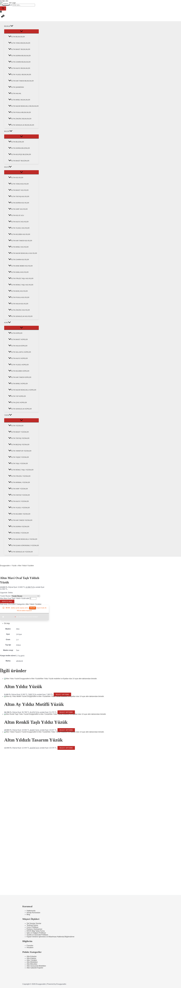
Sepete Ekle (7, 601)
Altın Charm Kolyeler (20, 259)
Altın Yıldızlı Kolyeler (20, 228)
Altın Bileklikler (18, 37)
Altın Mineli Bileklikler (20, 100)
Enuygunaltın (5, 565)
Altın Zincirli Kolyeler (20, 310)
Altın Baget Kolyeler (19, 190)
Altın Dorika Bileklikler (21, 55)
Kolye (6, 167)
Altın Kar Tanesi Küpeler (21, 377)
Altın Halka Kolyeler (19, 304)
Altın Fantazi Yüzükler (20, 495)
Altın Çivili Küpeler (19, 402)
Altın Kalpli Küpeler (19, 358)
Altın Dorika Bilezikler (20, 148)
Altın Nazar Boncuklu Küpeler (23, 390)
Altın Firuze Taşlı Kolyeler (22, 278)
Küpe (6, 322)
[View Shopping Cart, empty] (2, 17)
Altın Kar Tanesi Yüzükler (21, 520)
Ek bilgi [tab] (7, 623)
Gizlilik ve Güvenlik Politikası (37, 935)
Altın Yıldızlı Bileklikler (21, 74)
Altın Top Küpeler (18, 396)
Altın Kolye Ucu (17, 215)
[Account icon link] (1, 12)
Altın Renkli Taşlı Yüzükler (22, 470)
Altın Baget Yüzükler (20, 432)
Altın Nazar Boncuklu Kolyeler (24, 253)
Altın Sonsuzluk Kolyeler (21, 316)
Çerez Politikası (32, 927)
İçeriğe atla (4, 1)
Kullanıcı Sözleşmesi (34, 929)
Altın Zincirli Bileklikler (21, 119)
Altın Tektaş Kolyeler (20, 196)
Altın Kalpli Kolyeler (19, 222)
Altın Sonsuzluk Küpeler (21, 409)
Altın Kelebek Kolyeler (20, 234)
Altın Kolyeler (17, 177)
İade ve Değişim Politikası (36, 933)
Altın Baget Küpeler (19, 339)
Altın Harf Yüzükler (19, 489)
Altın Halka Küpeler (19, 346)
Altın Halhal (16, 93)
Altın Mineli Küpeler (19, 383)
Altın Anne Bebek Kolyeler (22, 266)
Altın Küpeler (16, 333)
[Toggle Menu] (21, 31)
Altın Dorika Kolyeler (20, 203)
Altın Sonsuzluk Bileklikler (22, 125)
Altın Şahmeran (17, 87)
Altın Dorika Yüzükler (20, 526)
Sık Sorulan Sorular (34, 923)
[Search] (3, 8)
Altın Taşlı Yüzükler (19, 463)
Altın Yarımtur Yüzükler (21, 451)
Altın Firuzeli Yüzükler (20, 476)
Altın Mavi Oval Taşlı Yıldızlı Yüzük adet (14, 598)
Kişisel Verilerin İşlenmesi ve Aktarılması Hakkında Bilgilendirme (50, 937)
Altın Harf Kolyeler (19, 209)
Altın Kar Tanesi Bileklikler (22, 81)
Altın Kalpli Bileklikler (20, 68)
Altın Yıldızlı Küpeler (20, 364)
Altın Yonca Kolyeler (20, 184)
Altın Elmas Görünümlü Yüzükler (25, 545)
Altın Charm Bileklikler (20, 62)
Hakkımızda (31, 911)
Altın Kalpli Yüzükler (20, 501)
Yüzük (6, 415)
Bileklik (7, 26)
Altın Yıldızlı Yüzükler (20, 507)
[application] (11, 26)
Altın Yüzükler (17, 425)
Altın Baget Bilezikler (20, 161)
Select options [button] (62, 694)
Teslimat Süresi (32, 925)
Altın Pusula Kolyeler (20, 297)
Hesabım (30, 947)
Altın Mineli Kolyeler (19, 247)
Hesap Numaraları (33, 912)
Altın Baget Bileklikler (20, 49)
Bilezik (7, 131)
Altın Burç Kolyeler (19, 291)
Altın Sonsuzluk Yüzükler (22, 552)
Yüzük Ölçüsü (5, 596)
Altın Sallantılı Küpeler (21, 352)
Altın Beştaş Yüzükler (20, 444)
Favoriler (30, 945)
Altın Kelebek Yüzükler (20, 514)
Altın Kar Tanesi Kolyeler (21, 240)
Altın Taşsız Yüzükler (20, 457)
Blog (28, 914)
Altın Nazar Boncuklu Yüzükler (24, 539)
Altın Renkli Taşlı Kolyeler (22, 285)
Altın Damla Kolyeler (19, 272)
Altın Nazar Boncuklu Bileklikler (25, 106)
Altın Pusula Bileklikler (21, 112)
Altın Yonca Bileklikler (20, 43)
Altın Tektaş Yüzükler (20, 438)
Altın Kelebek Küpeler (20, 371)
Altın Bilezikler (17, 142)
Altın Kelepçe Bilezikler (21, 154)
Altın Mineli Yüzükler (20, 533)
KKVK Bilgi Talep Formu (36, 931)
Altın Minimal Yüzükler (20, 482)
